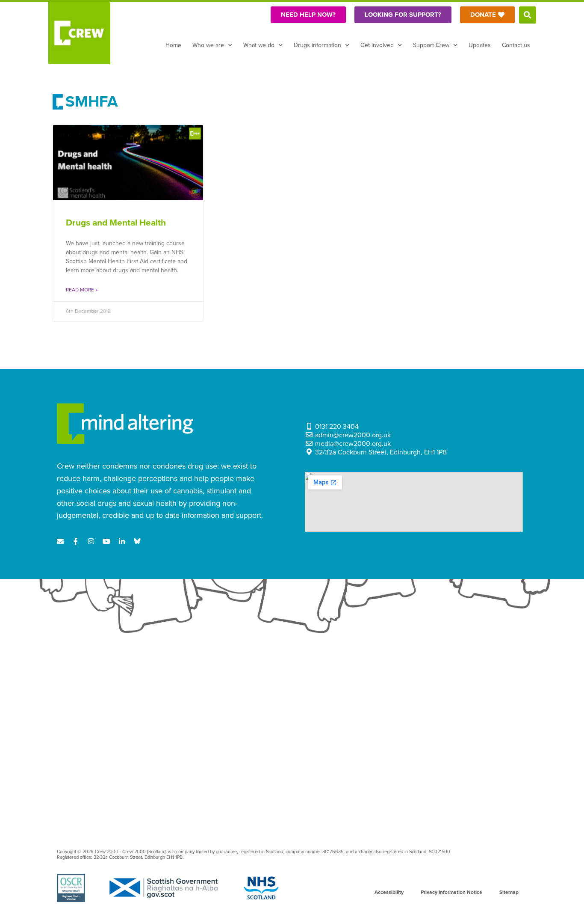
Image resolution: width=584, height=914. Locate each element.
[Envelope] (60, 541)
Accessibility (389, 892)
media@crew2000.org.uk (353, 443)
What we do (258, 45)
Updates (480, 45)
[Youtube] (106, 541)
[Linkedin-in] (121, 541)
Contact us (516, 45)
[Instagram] (91, 541)
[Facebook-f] (75, 541)
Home (173, 45)
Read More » (81, 290)
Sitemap (509, 892)
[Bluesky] (137, 541)
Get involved (377, 45)
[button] (527, 15)
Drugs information (317, 45)
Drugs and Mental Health (116, 222)
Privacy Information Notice (451, 892)
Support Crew (431, 45)
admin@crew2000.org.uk (353, 435)
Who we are (208, 45)
